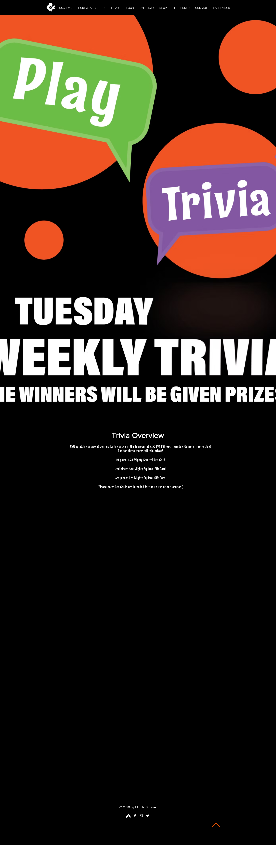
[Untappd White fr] (128, 816)
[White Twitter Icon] (148, 816)
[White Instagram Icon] (141, 816)
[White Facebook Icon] (135, 816)
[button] (65, 8)
